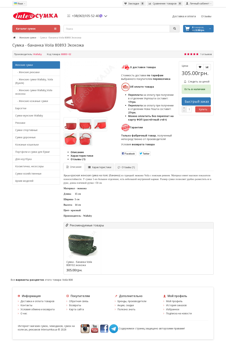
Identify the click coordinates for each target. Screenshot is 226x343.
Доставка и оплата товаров (37, 301)
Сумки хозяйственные (28, 173)
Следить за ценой (198, 81)
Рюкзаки (20, 122)
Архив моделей (24, 180)
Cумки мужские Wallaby (29, 115)
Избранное (172, 309)
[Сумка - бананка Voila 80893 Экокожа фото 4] (85, 139)
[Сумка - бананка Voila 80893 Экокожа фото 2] (100, 124)
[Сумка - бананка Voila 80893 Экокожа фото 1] (85, 124)
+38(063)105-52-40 (85, 16)
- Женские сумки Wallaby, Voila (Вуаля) (34, 81)
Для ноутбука (23, 159)
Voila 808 (67, 279)
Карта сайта (76, 309)
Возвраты (75, 305)
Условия (138, 144)
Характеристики (82, 155)
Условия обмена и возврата (37, 309)
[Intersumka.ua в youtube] (94, 328)
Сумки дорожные (25, 137)
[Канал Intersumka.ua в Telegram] (113, 328)
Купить (203, 109)
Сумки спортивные (26, 130)
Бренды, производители (131, 301)
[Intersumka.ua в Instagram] (85, 328)
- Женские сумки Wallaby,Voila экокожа (33, 91)
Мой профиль (174, 301)
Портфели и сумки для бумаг (32, 151)
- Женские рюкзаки (27, 72)
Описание (77, 152)
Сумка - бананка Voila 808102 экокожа (79, 263)
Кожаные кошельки (27, 144)
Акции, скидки (125, 305)
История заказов (176, 305)
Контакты (26, 305)
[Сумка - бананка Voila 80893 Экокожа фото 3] (71, 139)
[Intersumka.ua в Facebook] (104, 328)
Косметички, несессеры (29, 166)
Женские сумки (27, 37)
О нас (23, 313)
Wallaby (37, 54)
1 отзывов (206, 54)
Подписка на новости (179, 313)
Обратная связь (78, 301)
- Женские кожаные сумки (31, 101)
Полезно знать (126, 309)
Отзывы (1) (78, 159)
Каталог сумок (26, 28)
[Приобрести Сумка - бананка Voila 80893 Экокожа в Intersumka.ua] (91, 88)
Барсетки (20, 108)
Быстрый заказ (197, 101)
